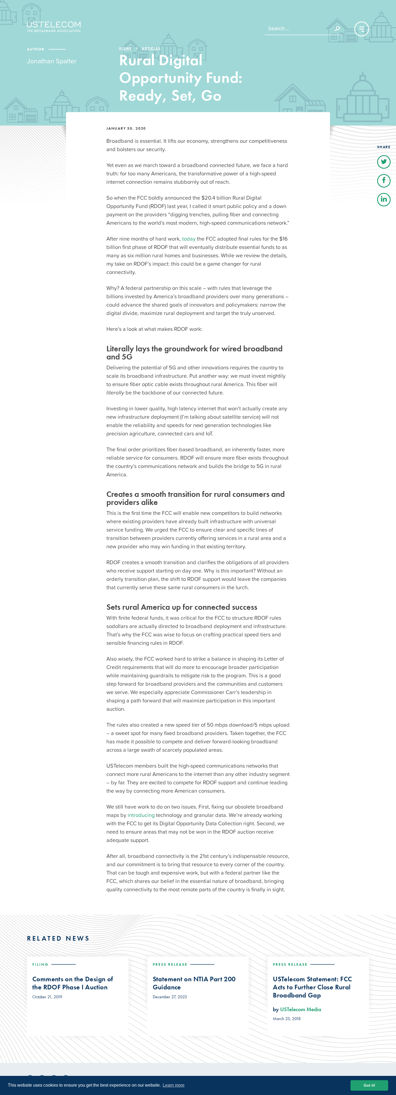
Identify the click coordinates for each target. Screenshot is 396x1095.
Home (125, 48)
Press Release (170, 964)
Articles (151, 48)
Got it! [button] (369, 1085)
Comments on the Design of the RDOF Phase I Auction (72, 983)
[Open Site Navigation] (361, 29)
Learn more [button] (174, 1085)
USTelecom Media (300, 1009)
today (189, 239)
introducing (141, 815)
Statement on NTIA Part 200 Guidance (194, 983)
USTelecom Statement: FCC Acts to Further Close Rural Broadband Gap (312, 987)
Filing (40, 964)
